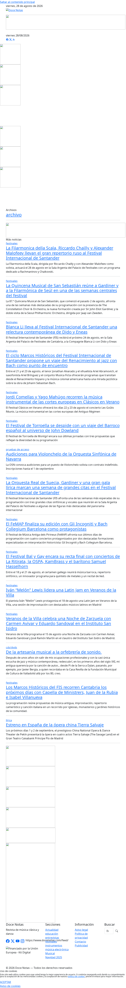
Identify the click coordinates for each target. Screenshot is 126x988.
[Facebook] (7, 39)
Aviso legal (81, 930)
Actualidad (51, 930)
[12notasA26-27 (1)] (30, 756)
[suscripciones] (30, 835)
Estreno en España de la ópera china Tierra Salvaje (55, 725)
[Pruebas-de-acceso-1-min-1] (30, 882)
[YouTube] (17, 941)
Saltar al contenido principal (17, 2)
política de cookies (76, 976)
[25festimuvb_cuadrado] (10, 54)
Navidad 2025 (53, 957)
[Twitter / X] (12, 941)
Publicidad (81, 945)
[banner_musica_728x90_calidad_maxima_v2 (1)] (65, 22)
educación (51, 934)
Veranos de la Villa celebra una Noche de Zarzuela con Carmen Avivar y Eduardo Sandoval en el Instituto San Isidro (58, 623)
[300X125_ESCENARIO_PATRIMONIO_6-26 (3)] (30, 797)
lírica (9, 720)
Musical (50, 953)
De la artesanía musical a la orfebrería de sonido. (54, 652)
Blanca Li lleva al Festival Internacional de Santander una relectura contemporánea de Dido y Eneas (61, 329)
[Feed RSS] (13, 39)
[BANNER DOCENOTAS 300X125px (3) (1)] (30, 817)
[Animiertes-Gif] (10, 74)
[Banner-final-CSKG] (1, 115)
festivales (12, 243)
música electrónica (57, 949)
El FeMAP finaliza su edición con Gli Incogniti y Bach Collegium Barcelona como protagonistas (56, 526)
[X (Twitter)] (10, 39)
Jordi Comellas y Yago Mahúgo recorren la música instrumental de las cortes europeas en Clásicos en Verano (62, 399)
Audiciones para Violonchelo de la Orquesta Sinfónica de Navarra (61, 456)
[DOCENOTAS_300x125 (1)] (30, 776)
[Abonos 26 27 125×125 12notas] (10, 95)
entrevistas (52, 937)
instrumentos (53, 945)
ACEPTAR (5, 982)
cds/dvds (11, 647)
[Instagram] (22, 941)
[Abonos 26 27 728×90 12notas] (65, 230)
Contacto (80, 941)
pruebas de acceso (17, 449)
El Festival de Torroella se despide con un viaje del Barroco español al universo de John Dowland (63, 428)
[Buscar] (116, 931)
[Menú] (118, 31)
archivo (14, 214)
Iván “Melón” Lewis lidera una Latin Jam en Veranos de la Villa (61, 592)
